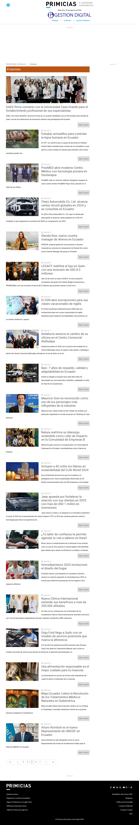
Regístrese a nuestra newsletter (18, 798)
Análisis (55, 20)
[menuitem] (58, 20)
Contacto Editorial (125, 806)
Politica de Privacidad (124, 802)
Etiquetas (128, 798)
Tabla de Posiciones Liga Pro (17, 810)
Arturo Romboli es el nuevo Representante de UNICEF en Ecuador (60, 731)
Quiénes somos (12, 794)
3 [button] (23, 762)
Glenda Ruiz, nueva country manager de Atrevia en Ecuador (62, 238)
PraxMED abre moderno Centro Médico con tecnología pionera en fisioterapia (64, 171)
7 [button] (39, 762)
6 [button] (35, 762)
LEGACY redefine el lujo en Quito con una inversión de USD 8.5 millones (63, 270)
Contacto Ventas (126, 810)
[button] (10, 761)
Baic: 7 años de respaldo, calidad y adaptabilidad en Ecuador (64, 370)
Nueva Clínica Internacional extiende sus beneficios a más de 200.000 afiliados (63, 602)
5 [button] (31, 762)
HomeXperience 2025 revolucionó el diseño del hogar (64, 567)
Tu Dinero (67, 20)
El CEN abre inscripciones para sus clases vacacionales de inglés (64, 302)
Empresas (33, 64)
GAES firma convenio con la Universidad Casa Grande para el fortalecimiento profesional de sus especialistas (47, 109)
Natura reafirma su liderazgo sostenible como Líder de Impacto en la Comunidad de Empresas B (64, 436)
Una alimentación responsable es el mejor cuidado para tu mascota (65, 668)
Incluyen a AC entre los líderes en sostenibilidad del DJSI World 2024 (65, 468)
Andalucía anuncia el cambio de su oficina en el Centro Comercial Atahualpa (64, 338)
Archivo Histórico (83, 20)
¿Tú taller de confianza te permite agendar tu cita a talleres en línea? (64, 536)
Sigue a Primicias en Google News (19, 802)
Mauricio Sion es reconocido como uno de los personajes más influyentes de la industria (64, 402)
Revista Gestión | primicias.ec (16, 64)
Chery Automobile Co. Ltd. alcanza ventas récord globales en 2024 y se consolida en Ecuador (64, 205)
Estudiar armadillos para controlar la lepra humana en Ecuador (64, 136)
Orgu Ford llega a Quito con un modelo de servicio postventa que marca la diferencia (64, 636)
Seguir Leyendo (83, 125)
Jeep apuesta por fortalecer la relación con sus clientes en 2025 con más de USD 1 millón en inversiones (63, 502)
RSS (130, 814)
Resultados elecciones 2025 (122, 794)
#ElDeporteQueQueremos (16, 806)
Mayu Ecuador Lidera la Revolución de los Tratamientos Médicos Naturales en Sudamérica (64, 697)
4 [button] (27, 762)
